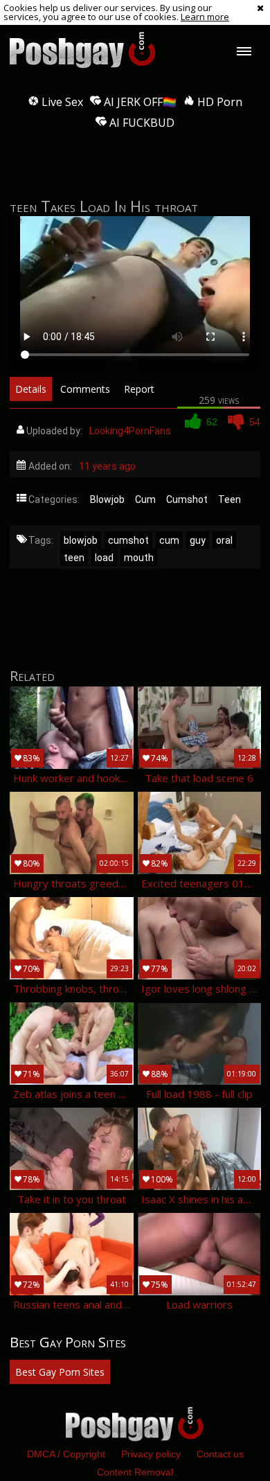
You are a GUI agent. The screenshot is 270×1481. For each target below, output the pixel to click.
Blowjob (107, 499)
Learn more (205, 16)
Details (30, 389)
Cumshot (187, 499)
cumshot (128, 540)
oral (224, 540)
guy (198, 540)
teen (74, 557)
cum (169, 540)
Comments (85, 389)
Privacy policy (151, 1454)
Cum (145, 499)
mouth (139, 557)
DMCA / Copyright (66, 1454)
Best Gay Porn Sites (60, 1371)
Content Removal (135, 1472)
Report (139, 389)
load (104, 557)
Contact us (220, 1454)
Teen (229, 499)
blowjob (81, 540)
